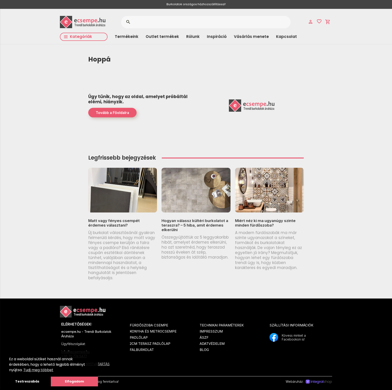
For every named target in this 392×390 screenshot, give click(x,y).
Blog (204, 350)
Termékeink (126, 36)
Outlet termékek (162, 36)
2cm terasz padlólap (150, 343)
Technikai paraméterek (222, 325)
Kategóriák (81, 36)
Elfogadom (74, 381)
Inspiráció (217, 36)
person (310, 22)
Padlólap (139, 337)
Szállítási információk (291, 325)
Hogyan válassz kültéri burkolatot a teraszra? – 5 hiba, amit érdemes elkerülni (195, 225)
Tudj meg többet (38, 370)
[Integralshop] (318, 382)
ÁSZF (204, 337)
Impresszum (211, 331)
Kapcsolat (286, 36)
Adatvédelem (212, 343)
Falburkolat (142, 350)
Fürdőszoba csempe (149, 325)
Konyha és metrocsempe (153, 331)
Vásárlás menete (251, 36)
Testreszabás (27, 381)
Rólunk (193, 36)
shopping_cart (328, 22)
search (128, 22)
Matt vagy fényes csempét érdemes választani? (114, 222)
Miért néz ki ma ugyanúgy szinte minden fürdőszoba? (265, 222)
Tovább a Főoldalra (112, 112)
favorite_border (319, 21)
